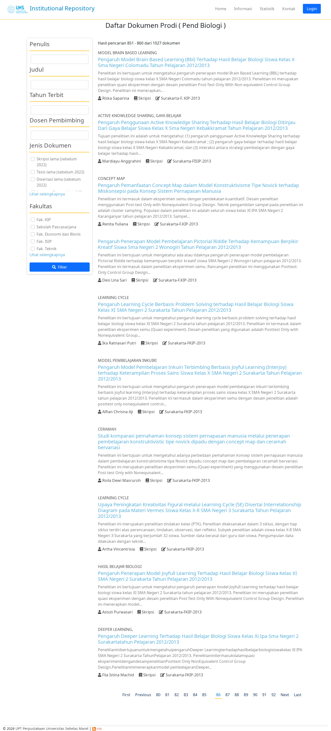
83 (186, 694)
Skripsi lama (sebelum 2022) (57, 161)
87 (227, 694)
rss (99, 728)
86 (218, 694)
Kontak (288, 8)
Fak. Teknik (47, 248)
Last (297, 694)
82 (176, 694)
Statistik (267, 8)
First (126, 694)
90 (255, 694)
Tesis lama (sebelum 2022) (60, 172)
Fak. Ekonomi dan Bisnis (59, 234)
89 (246, 694)
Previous (143, 694)
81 (167, 694)
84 (195, 694)
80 (158, 694)
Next (285, 694)
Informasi (243, 8)
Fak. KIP (44, 219)
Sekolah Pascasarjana (56, 227)
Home (220, 8)
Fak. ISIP (44, 241)
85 (204, 694)
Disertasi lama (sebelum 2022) (59, 182)
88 (237, 694)
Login (312, 8)
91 (264, 694)
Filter (62, 267)
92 (273, 694)
